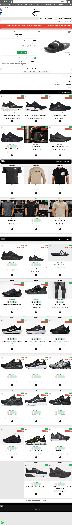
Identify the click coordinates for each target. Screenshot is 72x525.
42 (30, 45)
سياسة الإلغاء (27, 71)
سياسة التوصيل (45, 71)
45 (23, 45)
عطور (9, 4)
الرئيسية (69, 21)
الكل (66, 4)
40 (34, 45)
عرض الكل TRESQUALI (36, 235)
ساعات (4, 4)
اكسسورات (20, 4)
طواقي (25, 4)
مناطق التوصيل (51, 18)
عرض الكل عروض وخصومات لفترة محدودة (36, 500)
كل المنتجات (63, 21)
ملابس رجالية (32, 4)
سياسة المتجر (43, 18)
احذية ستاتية (39, 4)
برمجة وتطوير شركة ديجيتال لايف (36, 509)
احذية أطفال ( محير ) (47, 4)
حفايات (55, 4)
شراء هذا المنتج (21, 52)
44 (25, 45)
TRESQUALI (57, 84)
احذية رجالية (61, 4)
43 (27, 45)
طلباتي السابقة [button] (67, 18)
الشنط (14, 4)
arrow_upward (1, 506)
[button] (9, 1)
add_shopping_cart (60, 121)
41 (32, 45)
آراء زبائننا (59, 18)
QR (2, 68)
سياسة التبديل (36, 71)
